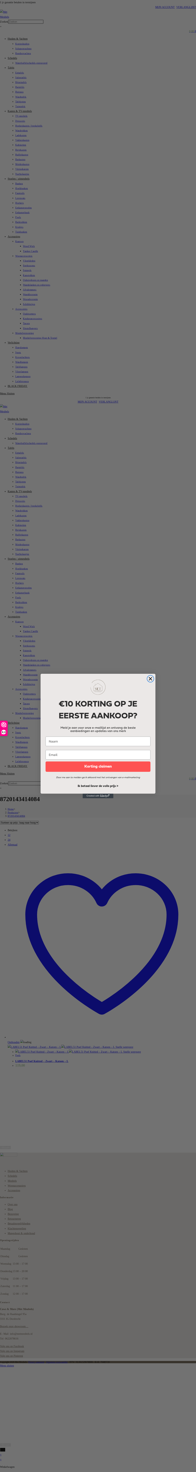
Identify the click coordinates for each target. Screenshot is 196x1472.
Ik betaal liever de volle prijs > (98, 786)
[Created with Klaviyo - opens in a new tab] (98, 796)
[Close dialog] (150, 678)
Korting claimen (98, 767)
